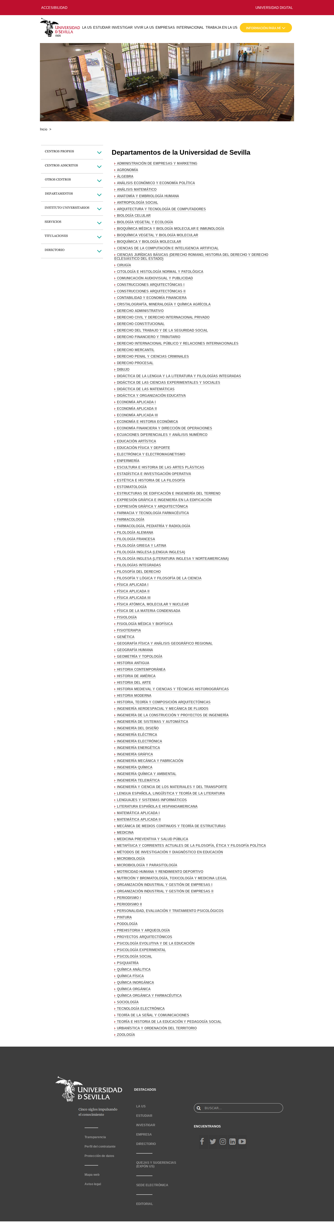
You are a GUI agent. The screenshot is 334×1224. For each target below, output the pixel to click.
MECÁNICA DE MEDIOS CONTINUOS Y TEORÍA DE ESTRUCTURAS (171, 826)
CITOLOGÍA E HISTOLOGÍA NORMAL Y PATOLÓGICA (160, 272)
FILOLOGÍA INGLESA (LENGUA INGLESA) (151, 552)
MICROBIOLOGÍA (131, 859)
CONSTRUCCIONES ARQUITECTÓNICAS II (151, 291)
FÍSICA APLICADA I (132, 585)
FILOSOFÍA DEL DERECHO (139, 572)
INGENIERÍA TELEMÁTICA (138, 780)
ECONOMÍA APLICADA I (136, 402)
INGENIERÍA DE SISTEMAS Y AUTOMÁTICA (152, 722)
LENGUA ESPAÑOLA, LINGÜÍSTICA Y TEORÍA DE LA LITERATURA (171, 793)
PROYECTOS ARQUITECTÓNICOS (144, 937)
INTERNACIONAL (190, 27)
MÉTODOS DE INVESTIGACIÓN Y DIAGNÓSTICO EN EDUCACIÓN (170, 852)
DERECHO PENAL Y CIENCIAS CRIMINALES (153, 356)
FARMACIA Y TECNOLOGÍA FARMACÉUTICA (153, 513)
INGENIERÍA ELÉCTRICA (137, 735)
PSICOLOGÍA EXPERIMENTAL (141, 950)
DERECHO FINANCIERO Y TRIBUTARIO (148, 337)
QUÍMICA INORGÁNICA (135, 983)
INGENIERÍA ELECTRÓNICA (139, 741)
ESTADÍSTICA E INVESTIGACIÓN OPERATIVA (154, 474)
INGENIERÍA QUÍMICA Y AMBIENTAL (146, 774)
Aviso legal (93, 1184)
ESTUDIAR (101, 27)
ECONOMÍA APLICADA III (137, 415)
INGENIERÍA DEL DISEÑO (138, 728)
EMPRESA (144, 1134)
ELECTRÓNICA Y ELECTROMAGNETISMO (151, 454)
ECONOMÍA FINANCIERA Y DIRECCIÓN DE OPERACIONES (164, 428)
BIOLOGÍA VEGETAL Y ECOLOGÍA (145, 222)
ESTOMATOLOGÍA (132, 487)
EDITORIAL (144, 1204)
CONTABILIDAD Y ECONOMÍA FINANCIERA (152, 298)
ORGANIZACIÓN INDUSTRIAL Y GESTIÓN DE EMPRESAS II (165, 891)
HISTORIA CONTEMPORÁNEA (141, 669)
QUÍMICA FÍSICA (130, 976)
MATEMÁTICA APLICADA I (138, 813)
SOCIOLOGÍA (128, 1002)
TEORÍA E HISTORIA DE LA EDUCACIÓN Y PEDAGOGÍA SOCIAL (169, 1022)
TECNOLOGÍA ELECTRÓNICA (141, 1009)
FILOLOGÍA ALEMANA (135, 533)
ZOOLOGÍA (126, 1035)
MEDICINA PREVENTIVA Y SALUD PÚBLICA (152, 839)
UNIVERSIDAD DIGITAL (274, 8)
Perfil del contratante (100, 1146)
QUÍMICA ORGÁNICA (134, 989)
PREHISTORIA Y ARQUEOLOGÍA (143, 930)
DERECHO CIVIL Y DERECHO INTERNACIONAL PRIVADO (163, 317)
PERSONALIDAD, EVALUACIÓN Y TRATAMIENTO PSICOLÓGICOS (170, 911)
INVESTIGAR (122, 27)
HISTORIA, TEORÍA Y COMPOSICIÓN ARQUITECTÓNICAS (164, 702)
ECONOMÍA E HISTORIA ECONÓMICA (147, 422)
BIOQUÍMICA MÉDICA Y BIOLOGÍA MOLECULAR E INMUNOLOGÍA (170, 229)
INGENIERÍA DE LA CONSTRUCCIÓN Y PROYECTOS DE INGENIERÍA (173, 715)
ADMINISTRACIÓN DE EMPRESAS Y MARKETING (157, 163)
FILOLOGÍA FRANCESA (136, 539)
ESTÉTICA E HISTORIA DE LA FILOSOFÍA (151, 480)
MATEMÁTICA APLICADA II (139, 819)
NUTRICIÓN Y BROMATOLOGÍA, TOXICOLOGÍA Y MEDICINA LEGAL (172, 878)
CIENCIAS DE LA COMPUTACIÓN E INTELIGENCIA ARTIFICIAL (168, 248)
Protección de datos (99, 1156)
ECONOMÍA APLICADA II (137, 409)
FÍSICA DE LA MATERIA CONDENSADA (148, 611)
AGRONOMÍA (127, 170)
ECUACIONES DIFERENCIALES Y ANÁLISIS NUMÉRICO (162, 435)
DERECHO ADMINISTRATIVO (140, 311)
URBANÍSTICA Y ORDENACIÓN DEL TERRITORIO (157, 1028)
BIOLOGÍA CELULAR (134, 216)
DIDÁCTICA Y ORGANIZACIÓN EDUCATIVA (151, 396)
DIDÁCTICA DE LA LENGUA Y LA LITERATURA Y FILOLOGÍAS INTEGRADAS (179, 376)
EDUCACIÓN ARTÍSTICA (136, 441)
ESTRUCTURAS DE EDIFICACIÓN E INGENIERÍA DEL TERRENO (168, 493)
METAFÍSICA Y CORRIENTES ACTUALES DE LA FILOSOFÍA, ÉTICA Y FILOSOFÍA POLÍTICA (191, 846)
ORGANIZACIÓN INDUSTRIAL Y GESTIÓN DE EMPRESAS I (164, 885)
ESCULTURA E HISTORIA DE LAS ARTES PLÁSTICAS (160, 467)
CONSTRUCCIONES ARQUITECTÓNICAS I (150, 285)
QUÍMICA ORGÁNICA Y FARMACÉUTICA (149, 996)
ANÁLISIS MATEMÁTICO (137, 189)
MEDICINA (125, 833)
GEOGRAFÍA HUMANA (135, 650)
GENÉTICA (125, 637)
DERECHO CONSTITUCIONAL (141, 324)
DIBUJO (123, 369)
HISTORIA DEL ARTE (134, 683)
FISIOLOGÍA (127, 617)
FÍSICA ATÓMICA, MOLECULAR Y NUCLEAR (153, 604)
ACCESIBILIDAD (54, 8)
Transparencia (95, 1137)
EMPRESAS (165, 27)
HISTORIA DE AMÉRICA (136, 676)
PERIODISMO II (129, 904)
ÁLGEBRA (125, 176)
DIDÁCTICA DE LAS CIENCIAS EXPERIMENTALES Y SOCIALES (168, 383)
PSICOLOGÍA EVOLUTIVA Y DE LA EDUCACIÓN (155, 943)
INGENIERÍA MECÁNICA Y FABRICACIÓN (150, 761)
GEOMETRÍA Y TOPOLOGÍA (139, 656)
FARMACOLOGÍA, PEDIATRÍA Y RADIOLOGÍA (153, 526)
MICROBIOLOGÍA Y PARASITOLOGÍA (147, 865)
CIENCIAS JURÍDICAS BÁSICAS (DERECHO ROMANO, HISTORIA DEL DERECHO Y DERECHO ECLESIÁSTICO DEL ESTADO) (191, 257)
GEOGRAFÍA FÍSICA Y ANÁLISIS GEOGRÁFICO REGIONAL (165, 643)
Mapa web (92, 1175)
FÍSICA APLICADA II (133, 591)
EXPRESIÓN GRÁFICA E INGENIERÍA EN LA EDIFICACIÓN (164, 500)
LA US (87, 27)
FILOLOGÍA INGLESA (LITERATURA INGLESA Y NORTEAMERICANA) (173, 559)
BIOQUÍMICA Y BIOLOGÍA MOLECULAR (149, 242)
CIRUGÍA (124, 265)
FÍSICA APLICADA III (134, 598)
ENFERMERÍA (128, 461)
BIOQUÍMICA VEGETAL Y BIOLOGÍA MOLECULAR (157, 235)
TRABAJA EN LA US (221, 27)
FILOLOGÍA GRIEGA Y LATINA (141, 546)
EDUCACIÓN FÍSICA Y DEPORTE (143, 448)
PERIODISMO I (129, 898)
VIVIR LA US (144, 27)
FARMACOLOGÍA (130, 519)
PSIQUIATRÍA (128, 963)
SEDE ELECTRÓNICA (152, 1185)
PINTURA (124, 917)
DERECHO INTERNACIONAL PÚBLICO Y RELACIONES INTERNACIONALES (177, 343)
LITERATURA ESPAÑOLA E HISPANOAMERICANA (157, 806)
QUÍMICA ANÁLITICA (134, 969)
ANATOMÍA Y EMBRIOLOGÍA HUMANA (148, 196)
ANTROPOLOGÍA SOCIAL (137, 203)
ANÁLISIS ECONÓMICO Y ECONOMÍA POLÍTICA (156, 183)
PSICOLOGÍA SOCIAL (134, 956)
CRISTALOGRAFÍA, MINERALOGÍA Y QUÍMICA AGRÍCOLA (164, 304)
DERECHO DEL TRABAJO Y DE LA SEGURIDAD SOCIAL (162, 330)
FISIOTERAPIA (129, 630)
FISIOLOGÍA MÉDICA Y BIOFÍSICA (145, 624)
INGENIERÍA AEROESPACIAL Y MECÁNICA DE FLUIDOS (162, 709)
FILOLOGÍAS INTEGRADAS (139, 565)
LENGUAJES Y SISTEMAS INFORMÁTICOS (152, 800)
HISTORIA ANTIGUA (133, 663)
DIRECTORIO (146, 1144)
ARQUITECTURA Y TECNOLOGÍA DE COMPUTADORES (161, 209)
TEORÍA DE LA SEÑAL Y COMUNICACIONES (153, 1015)
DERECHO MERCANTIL (135, 350)
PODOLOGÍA (127, 924)
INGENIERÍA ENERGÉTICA (138, 748)
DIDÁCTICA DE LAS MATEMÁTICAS (146, 389)
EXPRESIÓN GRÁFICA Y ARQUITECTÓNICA (152, 506)
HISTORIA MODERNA (134, 696)
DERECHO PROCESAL (135, 363)
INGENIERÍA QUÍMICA (134, 767)
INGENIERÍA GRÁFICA (135, 754)
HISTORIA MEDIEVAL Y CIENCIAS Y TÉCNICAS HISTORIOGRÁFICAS (173, 689)
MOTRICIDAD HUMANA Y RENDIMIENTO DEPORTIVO (160, 872)
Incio (43, 129)
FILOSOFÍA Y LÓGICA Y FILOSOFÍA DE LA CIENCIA (159, 578)
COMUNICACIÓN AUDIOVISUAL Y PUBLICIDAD (155, 278)
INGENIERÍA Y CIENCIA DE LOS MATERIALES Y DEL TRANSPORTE (172, 787)
